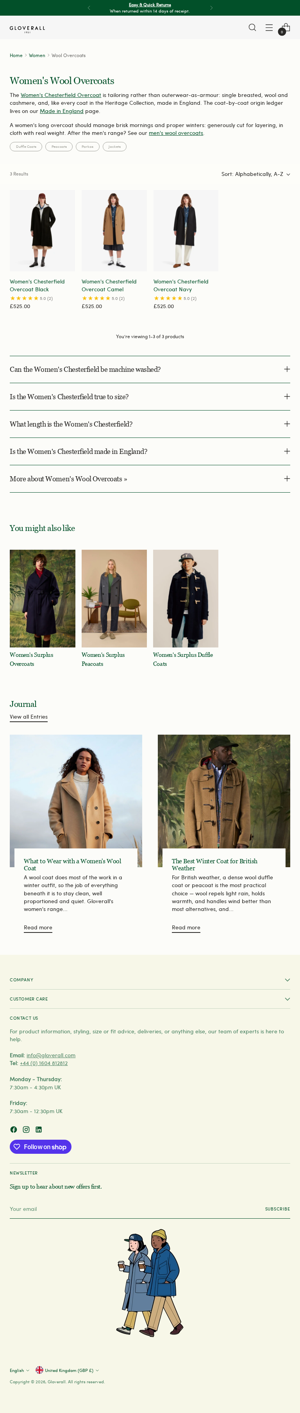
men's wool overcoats (176, 132)
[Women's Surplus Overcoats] (42, 599)
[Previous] (89, 8)
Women (37, 55)
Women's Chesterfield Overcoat (61, 95)
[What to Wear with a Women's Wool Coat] (76, 801)
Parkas (87, 146)
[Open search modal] (253, 28)
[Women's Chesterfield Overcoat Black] (42, 230)
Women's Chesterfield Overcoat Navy (181, 285)
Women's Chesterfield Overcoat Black (37, 285)
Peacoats (59, 146)
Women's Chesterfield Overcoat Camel (109, 285)
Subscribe (277, 1209)
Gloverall (57, 1381)
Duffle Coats (26, 146)
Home (16, 55)
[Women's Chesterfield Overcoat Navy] (186, 230)
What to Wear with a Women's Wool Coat (72, 864)
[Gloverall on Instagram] (27, 1130)
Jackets (115, 146)
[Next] (211, 8)
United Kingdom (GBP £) (69, 1370)
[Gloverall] (27, 29)
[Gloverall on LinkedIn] (39, 1130)
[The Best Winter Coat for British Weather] (224, 801)
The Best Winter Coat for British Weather (214, 864)
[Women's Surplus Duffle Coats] (185, 599)
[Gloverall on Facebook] (14, 1130)
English (17, 1370)
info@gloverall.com (51, 1055)
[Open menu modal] (269, 28)
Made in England (62, 111)
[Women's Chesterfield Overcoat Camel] (114, 230)
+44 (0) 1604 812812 (44, 1063)
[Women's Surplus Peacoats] (114, 599)
